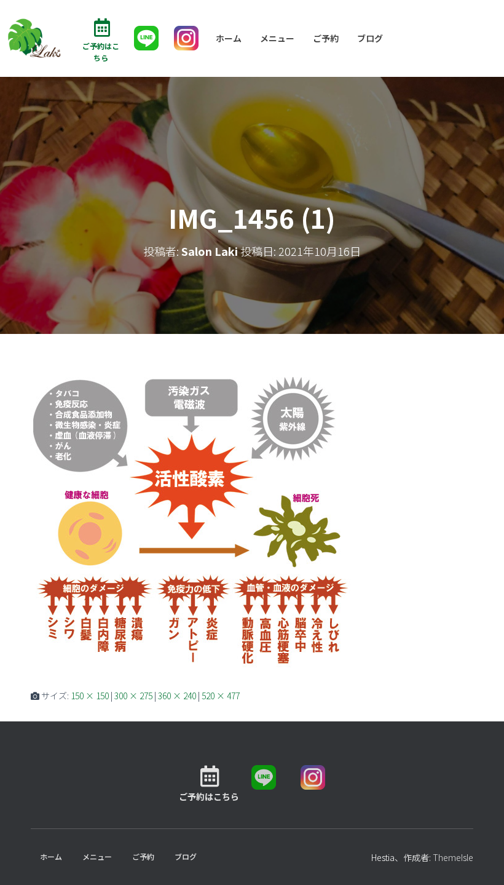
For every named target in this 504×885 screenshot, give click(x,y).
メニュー (277, 38)
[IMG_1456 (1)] (190, 522)
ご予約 (326, 38)
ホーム (229, 38)
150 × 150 (90, 695)
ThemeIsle (453, 857)
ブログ (370, 38)
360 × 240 (177, 695)
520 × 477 (221, 695)
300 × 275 (133, 695)
